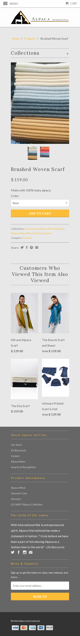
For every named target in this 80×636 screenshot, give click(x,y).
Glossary (16, 498)
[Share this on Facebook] (26, 247)
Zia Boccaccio (18, 450)
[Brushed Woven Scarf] (40, 103)
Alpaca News (18, 461)
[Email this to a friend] (36, 247)
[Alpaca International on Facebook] (18, 552)
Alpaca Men (17, 233)
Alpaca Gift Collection (51, 228)
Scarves (47, 233)
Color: (15, 196)
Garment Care (19, 493)
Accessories (31, 228)
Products (30, 38)
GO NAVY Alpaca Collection (27, 504)
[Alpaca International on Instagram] (24, 552)
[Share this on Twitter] (22, 247)
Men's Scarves (33, 233)
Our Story (16, 444)
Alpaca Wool (18, 487)
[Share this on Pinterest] (31, 247)
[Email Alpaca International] (30, 552)
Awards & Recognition (23, 467)
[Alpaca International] (40, 17)
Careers (15, 456)
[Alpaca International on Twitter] (12, 552)
